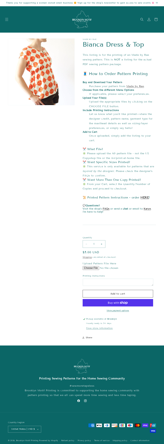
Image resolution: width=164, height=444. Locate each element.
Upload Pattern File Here (99, 263)
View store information (99, 328)
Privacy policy (84, 440)
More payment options (118, 310)
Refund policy (67, 440)
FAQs (106, 208)
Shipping (87, 257)
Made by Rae (135, 86)
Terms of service (101, 440)
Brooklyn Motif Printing (27, 440)
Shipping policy (120, 440)
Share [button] (89, 337)
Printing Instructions (94, 276)
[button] (6, 19)
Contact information (140, 440)
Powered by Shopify (48, 440)
